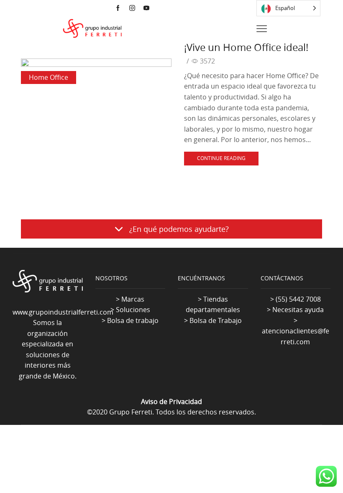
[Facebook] (118, 8)
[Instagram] (132, 8)
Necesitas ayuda (298, 309)
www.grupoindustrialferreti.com (63, 312)
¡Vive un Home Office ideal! (246, 47)
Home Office (48, 77)
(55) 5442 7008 (298, 299)
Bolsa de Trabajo (215, 320)
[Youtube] (146, 8)
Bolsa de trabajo (133, 320)
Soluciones (133, 309)
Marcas (132, 299)
